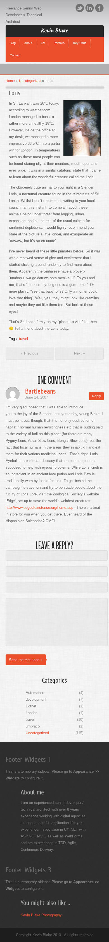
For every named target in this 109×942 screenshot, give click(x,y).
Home (10, 81)
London (31, 713)
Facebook (99, 8)
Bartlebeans (40, 391)
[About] (28, 38)
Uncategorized (30, 81)
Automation (35, 693)
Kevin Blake (54, 31)
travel (23, 339)
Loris (14, 93)
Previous (29, 353)
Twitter (79, 8)
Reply (96, 396)
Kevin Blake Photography (41, 915)
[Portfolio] (59, 38)
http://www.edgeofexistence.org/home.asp (39, 507)
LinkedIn (89, 8)
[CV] (42, 38)
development (36, 699)
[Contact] (15, 51)
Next (79, 353)
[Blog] (13, 38)
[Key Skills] (80, 38)
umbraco (33, 726)
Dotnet (31, 706)
